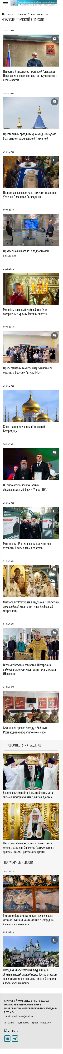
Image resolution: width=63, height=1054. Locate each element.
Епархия (45, 1022)
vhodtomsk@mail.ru (22, 1016)
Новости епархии (39, 14)
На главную (8, 14)
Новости (22, 14)
